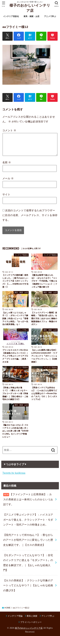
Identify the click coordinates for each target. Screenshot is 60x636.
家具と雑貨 (32, 616)
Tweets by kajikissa (13, 472)
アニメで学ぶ (50, 16)
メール (8, 178)
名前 (6, 162)
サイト (6, 194)
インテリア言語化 (11, 16)
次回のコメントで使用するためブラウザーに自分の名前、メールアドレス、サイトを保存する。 (30, 215)
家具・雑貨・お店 (31, 16)
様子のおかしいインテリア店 (30, 8)
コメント (9, 130)
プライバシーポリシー (31, 622)
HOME (7, 608)
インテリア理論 (15, 616)
